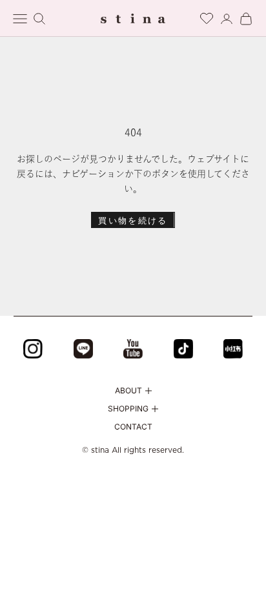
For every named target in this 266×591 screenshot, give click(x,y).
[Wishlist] (206, 16)
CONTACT (133, 426)
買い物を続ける (132, 220)
